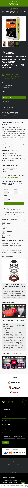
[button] (27, 7)
